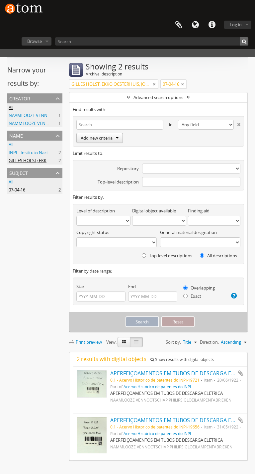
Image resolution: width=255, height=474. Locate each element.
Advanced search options (158, 97)
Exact (195, 296)
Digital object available (154, 211)
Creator (19, 97)
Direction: (209, 342)
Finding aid (199, 211)
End (132, 287)
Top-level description (118, 182)
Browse (34, 41)
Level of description (95, 211)
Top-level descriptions (170, 256)
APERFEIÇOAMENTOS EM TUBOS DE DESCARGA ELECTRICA (182, 373)
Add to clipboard (240, 373)
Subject (18, 172)
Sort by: (173, 342)
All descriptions (221, 256)
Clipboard (178, 25)
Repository (128, 169)
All (11, 107)
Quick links (212, 25)
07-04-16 (17, 190)
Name (16, 135)
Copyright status (92, 232)
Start (81, 287)
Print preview (88, 342)
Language (195, 25)
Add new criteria (97, 138)
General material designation (188, 232)
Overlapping (202, 288)
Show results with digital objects (184, 359)
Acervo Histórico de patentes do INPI (157, 386)
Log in (236, 25)
